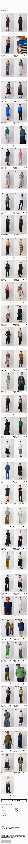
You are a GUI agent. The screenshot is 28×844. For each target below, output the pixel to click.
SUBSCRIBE (14, 426)
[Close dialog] (22, 415)
